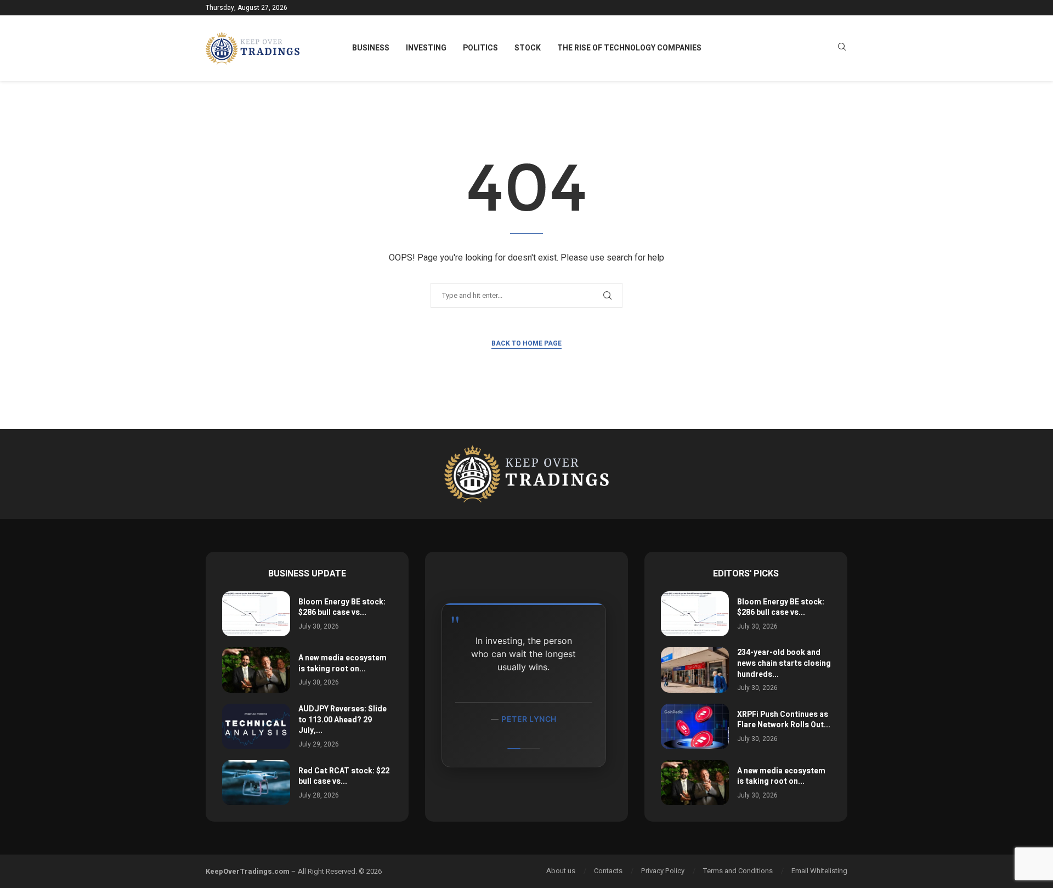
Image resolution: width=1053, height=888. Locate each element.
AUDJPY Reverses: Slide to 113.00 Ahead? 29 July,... (342, 719)
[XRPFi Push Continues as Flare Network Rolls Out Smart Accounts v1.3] (695, 726)
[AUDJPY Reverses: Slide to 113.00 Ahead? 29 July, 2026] (256, 726)
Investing (426, 48)
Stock (527, 48)
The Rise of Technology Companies (629, 48)
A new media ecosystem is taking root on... (342, 663)
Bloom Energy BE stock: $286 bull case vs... (342, 607)
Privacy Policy (662, 871)
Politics (480, 48)
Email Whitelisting (819, 871)
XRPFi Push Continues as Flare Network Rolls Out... (783, 720)
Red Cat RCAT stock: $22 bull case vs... (343, 776)
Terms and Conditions (738, 871)
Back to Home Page (526, 343)
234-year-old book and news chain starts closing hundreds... (784, 663)
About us (560, 871)
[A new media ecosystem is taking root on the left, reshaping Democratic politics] (256, 670)
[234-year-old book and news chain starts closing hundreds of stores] (695, 670)
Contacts (608, 871)
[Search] (841, 48)
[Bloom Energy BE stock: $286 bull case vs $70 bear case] (256, 614)
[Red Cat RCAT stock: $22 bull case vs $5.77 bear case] (256, 783)
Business (370, 48)
